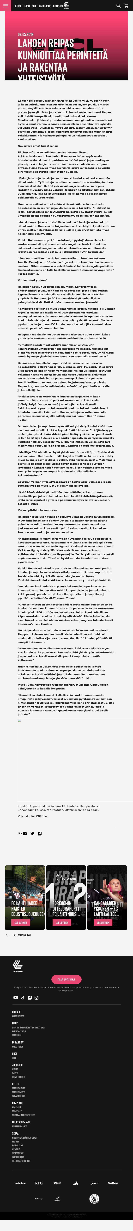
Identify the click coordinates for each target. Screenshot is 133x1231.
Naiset (15, 1073)
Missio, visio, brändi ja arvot (24, 1137)
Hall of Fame (17, 1145)
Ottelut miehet (18, 1088)
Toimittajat (17, 1111)
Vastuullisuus (18, 1156)
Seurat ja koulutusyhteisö (23, 1114)
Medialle (16, 1149)
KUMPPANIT (16, 1107)
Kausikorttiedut (19, 1031)
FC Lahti (57, 1214)
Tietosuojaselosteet (21, 1160)
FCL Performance (19, 1126)
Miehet (15, 1069)
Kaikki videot (17, 1046)
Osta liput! (45, 6)
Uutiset (19, 6)
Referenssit (59, 6)
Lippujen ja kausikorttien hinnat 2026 (28, 1027)
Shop (34, 6)
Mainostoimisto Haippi (72, 1217)
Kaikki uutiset (24, 934)
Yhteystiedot (18, 1153)
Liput (27, 6)
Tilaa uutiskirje (66, 979)
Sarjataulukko (18, 1095)
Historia (15, 1141)
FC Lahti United (18, 1076)
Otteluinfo (16, 1035)
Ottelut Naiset (18, 1092)
